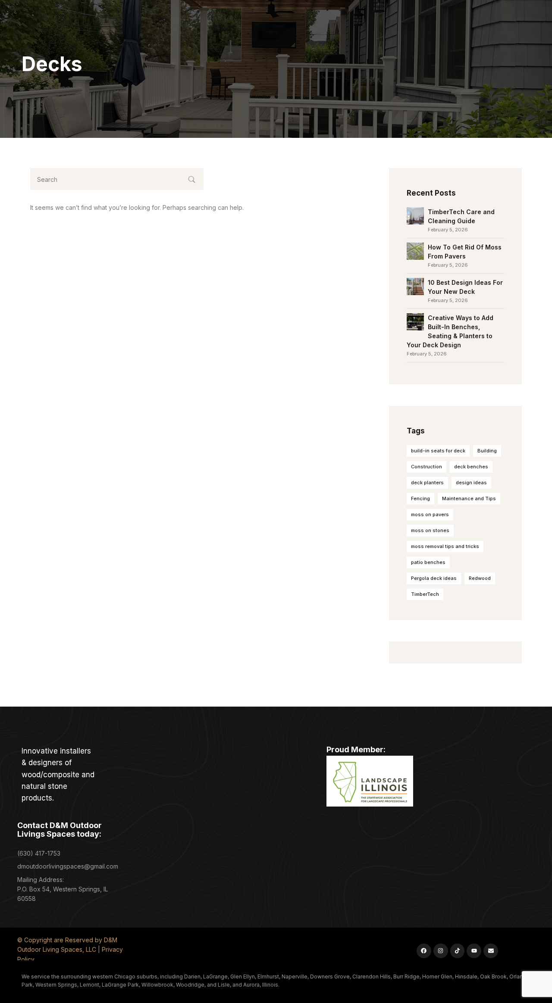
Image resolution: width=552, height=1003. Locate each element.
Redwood (480, 578)
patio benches (428, 562)
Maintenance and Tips (469, 498)
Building (487, 451)
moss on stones (430, 530)
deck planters (427, 483)
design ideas (471, 483)
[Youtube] (474, 951)
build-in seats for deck (438, 451)
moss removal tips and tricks (445, 546)
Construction (426, 467)
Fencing (420, 498)
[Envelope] (490, 951)
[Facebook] (424, 951)
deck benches (471, 467)
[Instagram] (440, 951)
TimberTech (425, 594)
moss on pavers (430, 514)
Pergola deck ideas (434, 578)
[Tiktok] (457, 951)
